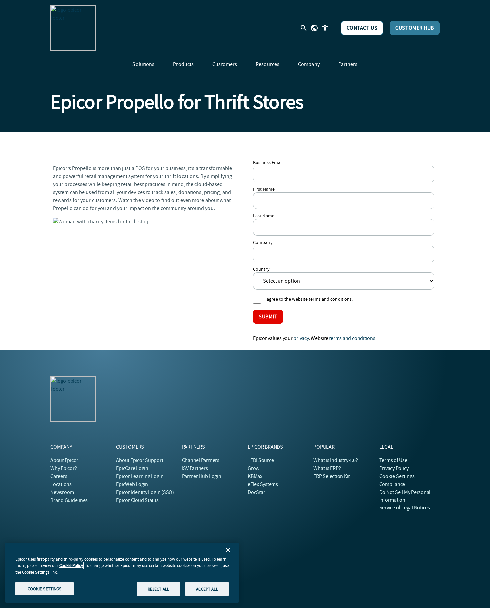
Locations (61, 484)
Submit (268, 316)
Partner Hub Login (201, 476)
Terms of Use (393, 460)
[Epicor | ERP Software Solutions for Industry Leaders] (73, 28)
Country (261, 269)
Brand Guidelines (69, 500)
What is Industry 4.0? (335, 460)
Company (263, 242)
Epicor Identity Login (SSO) (145, 492)
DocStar (256, 492)
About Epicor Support (139, 460)
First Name (264, 189)
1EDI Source (261, 460)
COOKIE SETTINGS (45, 588)
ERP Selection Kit (331, 476)
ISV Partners (195, 468)
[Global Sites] (314, 28)
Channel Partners (200, 460)
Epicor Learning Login (139, 476)
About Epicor (64, 460)
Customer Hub (414, 28)
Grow (253, 468)
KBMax (255, 476)
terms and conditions (352, 338)
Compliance (392, 484)
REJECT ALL (158, 589)
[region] (122, 573)
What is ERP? (327, 468)
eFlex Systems (263, 484)
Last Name (263, 216)
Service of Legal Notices (404, 507)
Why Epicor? (63, 468)
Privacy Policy (394, 468)
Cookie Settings (397, 476)
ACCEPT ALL (207, 589)
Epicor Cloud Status (137, 500)
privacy (300, 338)
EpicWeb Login (132, 484)
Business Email (268, 162)
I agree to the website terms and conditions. (308, 299)
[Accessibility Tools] (325, 28)
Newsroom (62, 492)
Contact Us (362, 28)
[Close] (228, 550)
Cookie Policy (71, 565)
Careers (58, 476)
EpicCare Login (132, 468)
